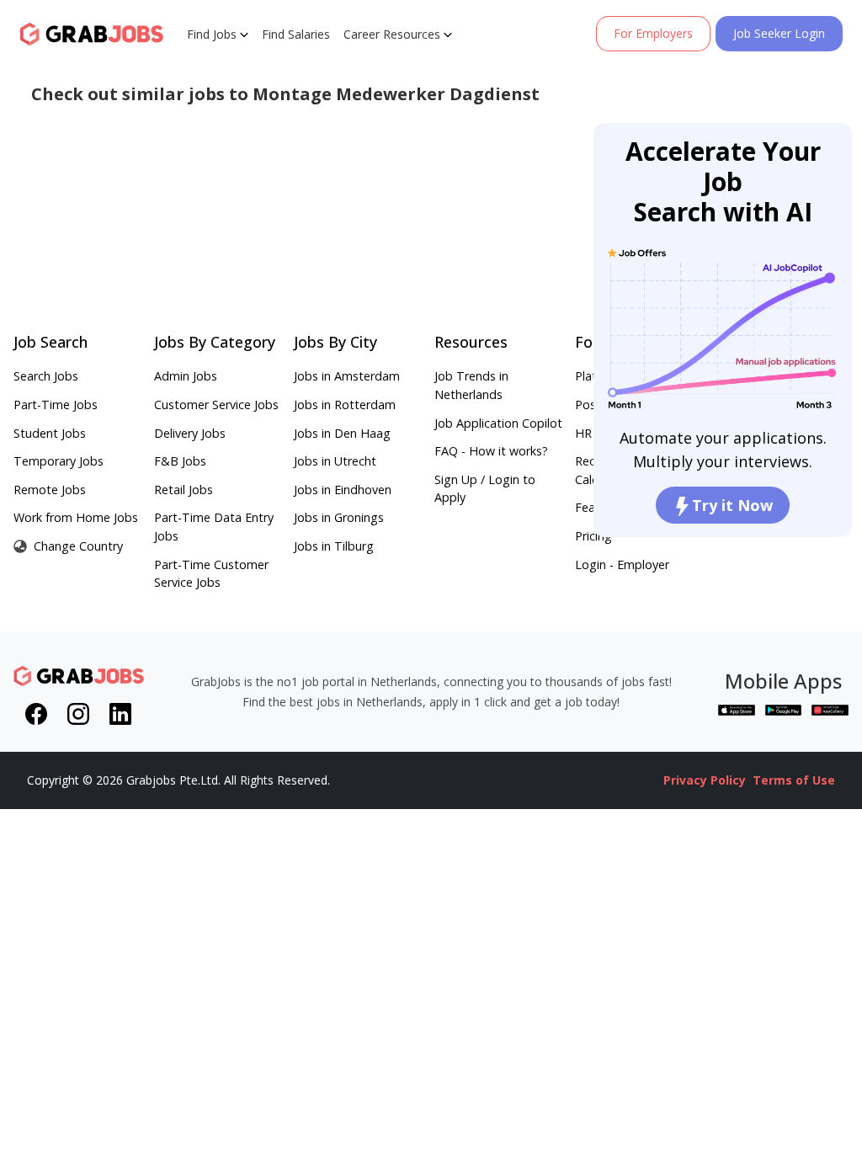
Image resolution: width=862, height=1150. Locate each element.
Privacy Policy (704, 780)
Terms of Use (794, 780)
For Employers (653, 33)
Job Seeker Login (779, 33)
